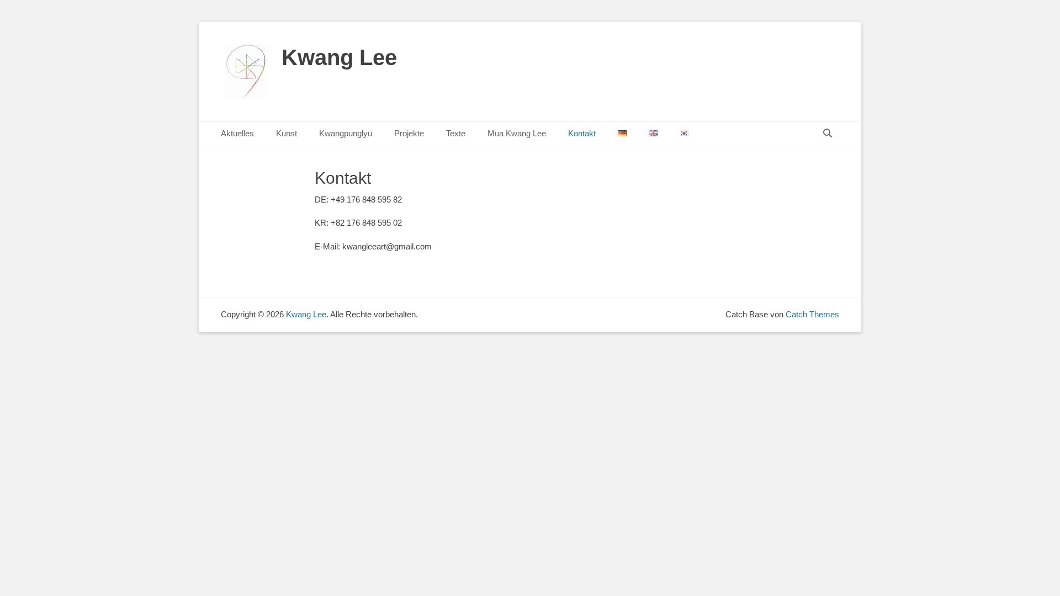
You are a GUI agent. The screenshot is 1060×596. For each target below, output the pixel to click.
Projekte (409, 133)
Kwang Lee (339, 57)
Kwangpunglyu (345, 133)
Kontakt (582, 133)
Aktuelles (237, 133)
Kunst (286, 133)
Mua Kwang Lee (516, 133)
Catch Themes (812, 314)
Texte (455, 133)
